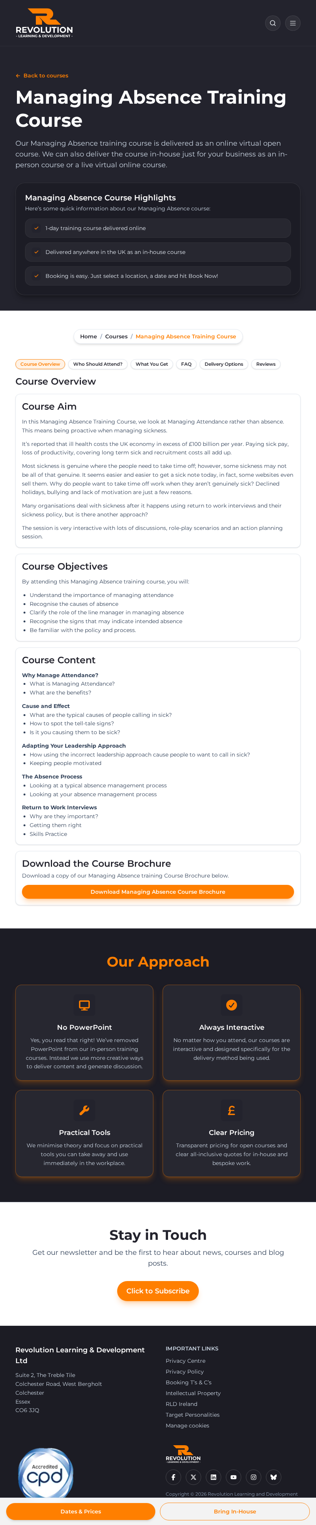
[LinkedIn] (213, 1477)
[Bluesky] (273, 1477)
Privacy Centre (185, 1360)
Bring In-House (235, 1511)
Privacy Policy (185, 1371)
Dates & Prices (81, 1511)
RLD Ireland (181, 1404)
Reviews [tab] (266, 364)
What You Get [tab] (152, 364)
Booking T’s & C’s (189, 1382)
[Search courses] (273, 23)
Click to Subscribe (158, 1291)
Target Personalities (193, 1414)
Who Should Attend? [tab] (98, 364)
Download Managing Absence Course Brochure (158, 891)
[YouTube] (233, 1477)
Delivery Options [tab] (224, 364)
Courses (116, 336)
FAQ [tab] (186, 364)
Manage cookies (187, 1425)
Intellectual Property (193, 1393)
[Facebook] (173, 1477)
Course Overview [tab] (40, 364)
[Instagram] (253, 1477)
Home (88, 336)
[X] (193, 1477)
